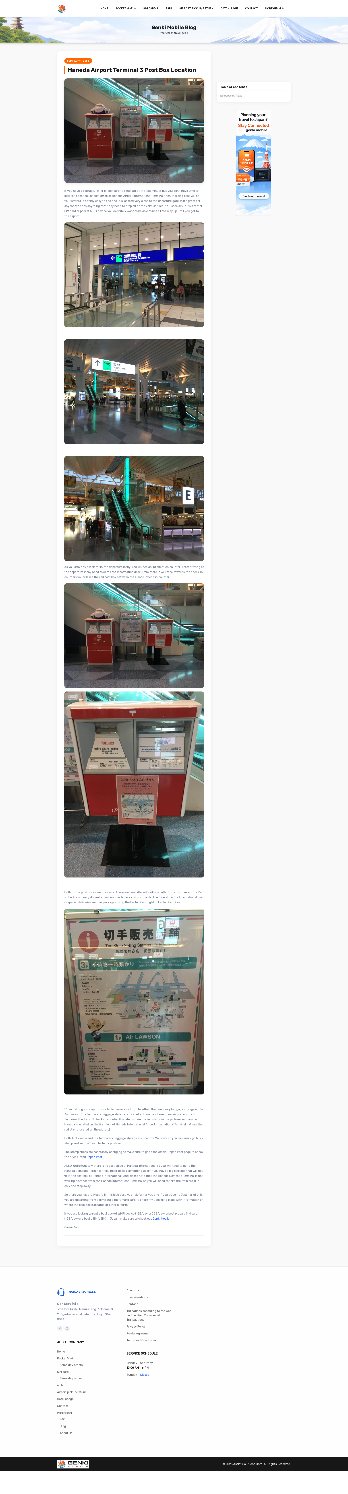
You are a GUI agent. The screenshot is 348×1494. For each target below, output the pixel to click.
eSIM (169, 8)
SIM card (149, 8)
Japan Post (94, 1157)
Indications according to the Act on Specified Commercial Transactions (149, 1315)
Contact (251, 8)
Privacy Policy (136, 1326)
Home (104, 8)
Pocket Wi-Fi (124, 8)
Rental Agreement (139, 1333)
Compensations (137, 1297)
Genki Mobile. (161, 1218)
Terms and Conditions (141, 1340)
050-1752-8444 (82, 1292)
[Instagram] (67, 1328)
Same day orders (71, 1365)
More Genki (273, 8)
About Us (66, 1433)
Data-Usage (229, 8)
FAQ (62, 1419)
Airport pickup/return (196, 8)
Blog (63, 1426)
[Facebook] (60, 1328)
